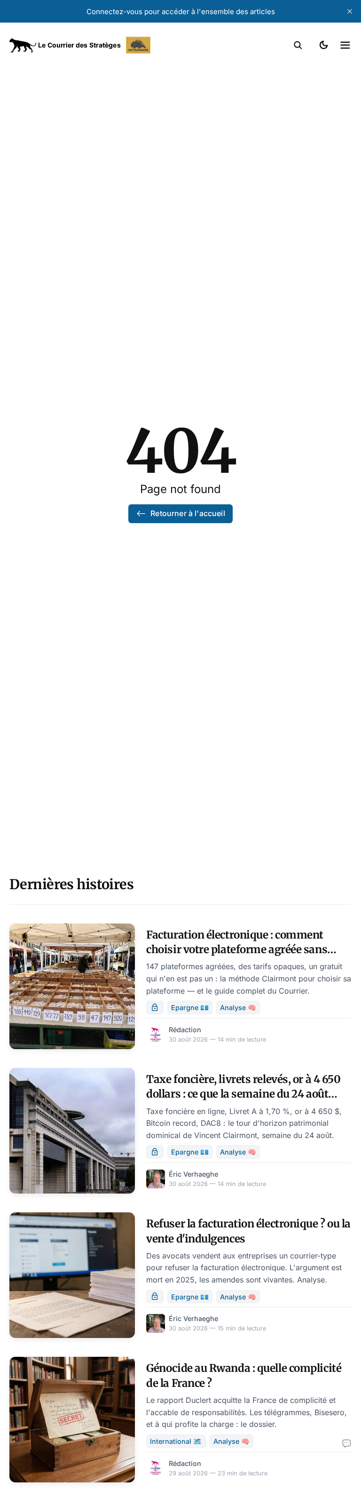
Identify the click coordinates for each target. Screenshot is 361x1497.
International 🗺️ (176, 1441)
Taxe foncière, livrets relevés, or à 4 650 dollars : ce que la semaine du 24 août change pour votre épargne (243, 1094)
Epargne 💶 (190, 1007)
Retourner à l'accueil (187, 513)
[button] (298, 45)
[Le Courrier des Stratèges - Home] (94, 45)
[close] (349, 11)
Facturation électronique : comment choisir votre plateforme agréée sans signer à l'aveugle (236, 949)
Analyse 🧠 (238, 1007)
